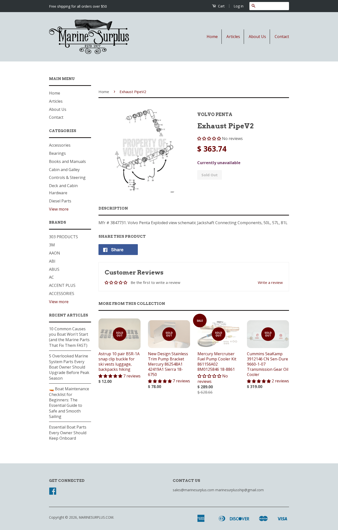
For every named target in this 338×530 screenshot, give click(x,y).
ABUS (54, 269)
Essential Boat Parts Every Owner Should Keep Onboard (67, 432)
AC (51, 277)
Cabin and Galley (64, 169)
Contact (282, 36)
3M (52, 245)
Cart (221, 6)
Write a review (270, 282)
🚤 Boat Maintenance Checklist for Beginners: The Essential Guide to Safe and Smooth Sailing (69, 402)
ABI (52, 261)
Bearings (57, 153)
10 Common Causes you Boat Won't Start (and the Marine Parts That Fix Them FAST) (69, 337)
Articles (233, 36)
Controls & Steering (67, 177)
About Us (257, 36)
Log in (238, 6)
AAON (54, 253)
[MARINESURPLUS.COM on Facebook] (52, 492)
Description (113, 208)
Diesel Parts (60, 201)
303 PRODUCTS (63, 236)
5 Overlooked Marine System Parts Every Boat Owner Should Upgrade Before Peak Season (69, 367)
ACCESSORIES (61, 293)
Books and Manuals (67, 161)
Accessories (60, 145)
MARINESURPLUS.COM (96, 517)
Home (212, 36)
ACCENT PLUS (62, 285)
